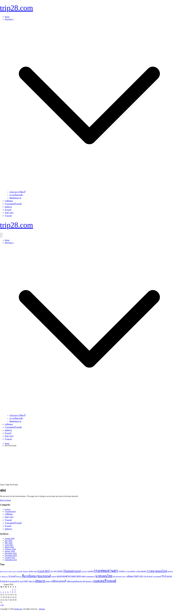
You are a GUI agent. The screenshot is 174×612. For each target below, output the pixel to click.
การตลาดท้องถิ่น (141, 571)
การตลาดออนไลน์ (157, 571)
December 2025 (11, 553)
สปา (26, 581)
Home (7, 17)
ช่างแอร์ (12, 576)
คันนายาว (5, 576)
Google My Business (22, 571)
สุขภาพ (32, 581)
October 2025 (10, 558)
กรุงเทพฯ (121, 571)
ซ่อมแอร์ (53, 576)
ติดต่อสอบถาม (15, 198)
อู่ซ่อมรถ (8, 207)
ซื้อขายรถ (18, 576)
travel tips (84, 571)
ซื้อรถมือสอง (29, 576)
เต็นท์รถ (48, 581)
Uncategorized (10, 511)
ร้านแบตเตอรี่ (13, 581)
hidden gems (33, 571)
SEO (51, 571)
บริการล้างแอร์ (117, 576)
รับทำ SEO (9, 213)
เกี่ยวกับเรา (9, 19)
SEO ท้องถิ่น (58, 571)
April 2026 (9, 545)
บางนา (124, 576)
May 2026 (8, 543)
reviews (8, 509)
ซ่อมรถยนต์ (44, 576)
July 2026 (8, 541)
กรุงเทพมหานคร (106, 571)
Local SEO (44, 571)
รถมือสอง (9, 201)
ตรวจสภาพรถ (74, 576)
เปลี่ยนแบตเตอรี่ (58, 581)
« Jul (2, 605)
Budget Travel (4, 571)
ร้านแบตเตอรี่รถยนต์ (13, 204)
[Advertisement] (87, 465)
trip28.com (16, 8)
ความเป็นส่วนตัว (16, 195)
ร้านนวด (8, 216)
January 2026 (10, 551)
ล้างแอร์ (8, 210)
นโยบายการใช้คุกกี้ (17, 192)
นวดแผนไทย (103, 576)
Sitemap (42, 609)
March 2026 (9, 547)
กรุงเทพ (90, 571)
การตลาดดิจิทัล (130, 571)
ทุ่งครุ (83, 576)
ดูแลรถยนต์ (62, 576)
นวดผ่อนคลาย (90, 576)
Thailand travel (72, 570)
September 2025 (11, 560)
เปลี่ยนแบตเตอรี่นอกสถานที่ (76, 581)
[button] (89, 189)
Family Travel (12, 571)
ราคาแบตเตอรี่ (157, 576)
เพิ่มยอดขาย (89, 581)
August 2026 (9, 538)
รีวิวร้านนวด (167, 576)
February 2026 (10, 549)
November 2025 (11, 555)
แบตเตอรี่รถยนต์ (104, 581)
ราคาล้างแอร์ (148, 576)
